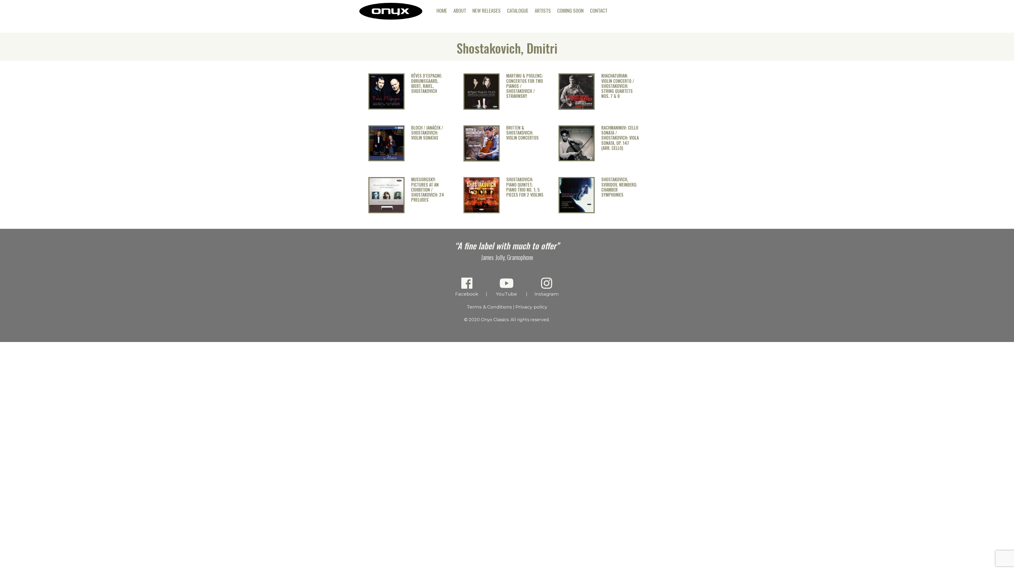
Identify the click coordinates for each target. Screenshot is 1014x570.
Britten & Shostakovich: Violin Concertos (522, 133)
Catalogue (517, 10)
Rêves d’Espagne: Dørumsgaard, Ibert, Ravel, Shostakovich (426, 83)
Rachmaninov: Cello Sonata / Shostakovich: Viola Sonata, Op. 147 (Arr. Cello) (620, 138)
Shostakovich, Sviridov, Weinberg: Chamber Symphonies (619, 187)
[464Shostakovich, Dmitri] (576, 211)
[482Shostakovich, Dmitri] (481, 211)
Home (441, 10)
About (459, 10)
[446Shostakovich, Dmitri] (386, 211)
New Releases (486, 10)
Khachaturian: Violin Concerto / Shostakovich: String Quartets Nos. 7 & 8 (617, 86)
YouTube (506, 294)
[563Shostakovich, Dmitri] (576, 159)
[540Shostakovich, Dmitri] (386, 159)
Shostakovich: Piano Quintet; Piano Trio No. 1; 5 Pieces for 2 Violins (524, 187)
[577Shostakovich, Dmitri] (386, 108)
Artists (543, 10)
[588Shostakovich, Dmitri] (481, 108)
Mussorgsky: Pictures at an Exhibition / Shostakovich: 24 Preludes (427, 189)
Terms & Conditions (489, 307)
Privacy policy (531, 307)
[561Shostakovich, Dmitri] (481, 160)
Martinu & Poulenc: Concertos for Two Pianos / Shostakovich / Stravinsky (524, 86)
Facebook (466, 294)
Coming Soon (570, 10)
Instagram (546, 294)
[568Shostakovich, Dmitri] (576, 108)
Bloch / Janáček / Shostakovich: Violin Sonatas (427, 133)
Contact (598, 10)
